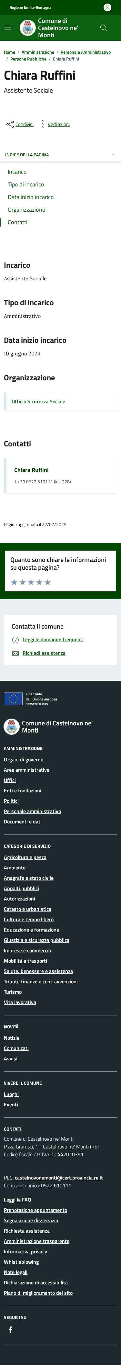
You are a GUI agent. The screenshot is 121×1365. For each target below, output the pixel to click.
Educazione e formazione (31, 930)
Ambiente (14, 867)
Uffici (10, 780)
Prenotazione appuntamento (35, 1210)
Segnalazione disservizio (31, 1220)
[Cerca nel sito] (103, 28)
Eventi (11, 1104)
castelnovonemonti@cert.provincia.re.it (59, 1177)
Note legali (15, 1272)
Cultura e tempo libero (29, 919)
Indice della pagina (27, 154)
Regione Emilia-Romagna (30, 7)
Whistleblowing (21, 1262)
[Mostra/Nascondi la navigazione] (8, 27)
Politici (11, 801)
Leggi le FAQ (17, 1199)
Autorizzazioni (19, 898)
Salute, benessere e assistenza (38, 971)
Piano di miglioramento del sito (38, 1293)
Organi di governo (23, 759)
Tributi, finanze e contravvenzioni (41, 981)
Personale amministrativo (32, 811)
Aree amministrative (26, 770)
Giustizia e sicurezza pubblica (36, 940)
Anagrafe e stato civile (29, 878)
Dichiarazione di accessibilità (36, 1282)
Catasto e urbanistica (27, 909)
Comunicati (16, 1048)
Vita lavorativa (20, 1002)
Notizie (11, 1038)
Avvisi (10, 1058)
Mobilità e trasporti (25, 961)
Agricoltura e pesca (25, 857)
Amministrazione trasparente (36, 1241)
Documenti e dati (23, 821)
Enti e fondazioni (22, 790)
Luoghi (11, 1094)
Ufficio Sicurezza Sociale (38, 401)
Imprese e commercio (27, 950)
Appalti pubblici (21, 888)
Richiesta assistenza (27, 1231)
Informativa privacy (25, 1251)
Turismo (13, 992)
